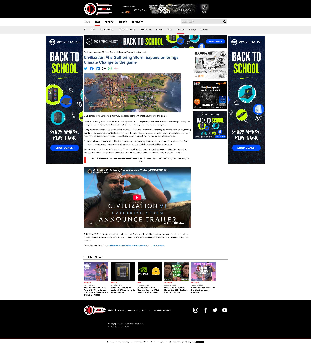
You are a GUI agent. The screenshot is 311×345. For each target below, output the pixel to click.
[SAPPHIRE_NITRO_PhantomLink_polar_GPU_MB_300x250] (210, 67)
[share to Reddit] (116, 72)
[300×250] (210, 128)
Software (180, 33)
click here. (200, 342)
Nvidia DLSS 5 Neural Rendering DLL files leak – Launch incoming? (176, 293)
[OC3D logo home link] (98, 10)
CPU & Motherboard (127, 33)
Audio (93, 33)
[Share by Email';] (104, 72)
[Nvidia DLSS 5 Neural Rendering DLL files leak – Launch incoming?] (176, 274)
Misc (139, 286)
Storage (192, 33)
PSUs (170, 33)
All (85, 33)
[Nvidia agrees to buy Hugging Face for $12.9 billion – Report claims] (150, 274)
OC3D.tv (122, 25)
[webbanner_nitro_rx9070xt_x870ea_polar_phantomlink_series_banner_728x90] (173, 9)
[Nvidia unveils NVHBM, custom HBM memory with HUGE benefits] (123, 274)
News (97, 25)
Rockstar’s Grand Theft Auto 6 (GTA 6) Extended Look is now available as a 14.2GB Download (96, 294)
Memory (159, 33)
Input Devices (145, 33)
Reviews (109, 25)
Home (87, 25)
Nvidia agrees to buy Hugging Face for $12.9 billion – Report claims (148, 293)
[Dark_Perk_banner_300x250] (210, 98)
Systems (204, 33)
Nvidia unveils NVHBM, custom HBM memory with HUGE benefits (123, 293)
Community (137, 25)
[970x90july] (155, 44)
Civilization (121, 55)
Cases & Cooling (107, 33)
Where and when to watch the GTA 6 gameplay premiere (203, 293)
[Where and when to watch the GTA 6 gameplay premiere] (203, 274)
